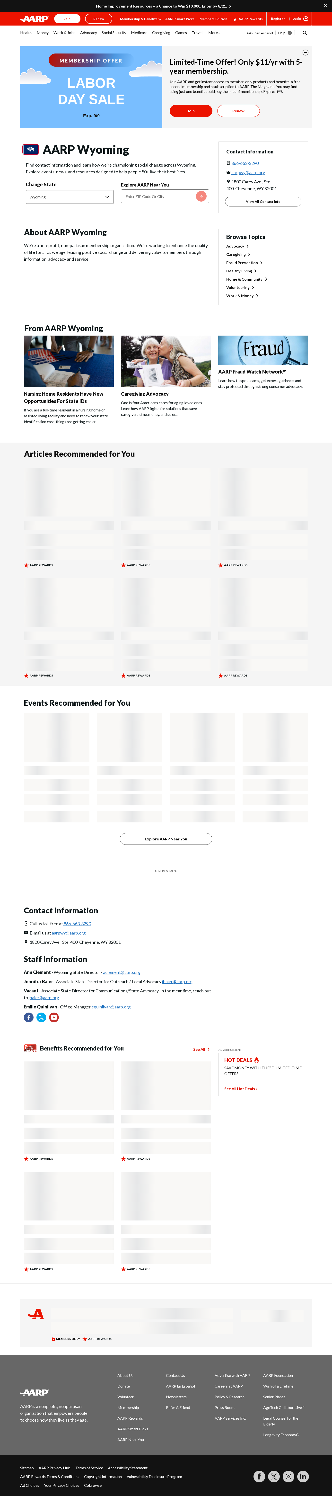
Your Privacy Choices (61, 1473)
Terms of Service (89, 1455)
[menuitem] (26, 35)
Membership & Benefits (138, 19)
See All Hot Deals (239, 1076)
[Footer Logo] (54, 1380)
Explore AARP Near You (145, 184)
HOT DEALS (238, 1048)
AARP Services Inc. (230, 1406)
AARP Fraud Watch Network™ (252, 371)
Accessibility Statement (128, 1455)
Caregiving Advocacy (145, 394)
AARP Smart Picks (179, 19)
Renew (238, 110)
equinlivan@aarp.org (111, 994)
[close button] (305, 52)
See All (199, 1037)
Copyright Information (103, 1464)
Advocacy (235, 246)
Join (191, 110)
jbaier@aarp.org (177, 969)
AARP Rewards (251, 19)
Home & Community (244, 279)
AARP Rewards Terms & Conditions (49, 1464)
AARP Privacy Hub (54, 1455)
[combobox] (165, 196)
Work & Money (240, 295)
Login (296, 18)
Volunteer (125, 1384)
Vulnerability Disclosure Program (154, 1464)
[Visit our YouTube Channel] (54, 1005)
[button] (304, 33)
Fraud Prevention (242, 262)
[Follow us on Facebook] (29, 1005)
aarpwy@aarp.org (248, 172)
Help (281, 33)
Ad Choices (29, 1473)
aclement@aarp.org (121, 960)
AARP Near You (130, 1427)
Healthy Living (239, 270)
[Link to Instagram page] (288, 1464)
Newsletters (176, 1384)
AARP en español (259, 33)
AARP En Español (180, 1373)
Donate (123, 1373)
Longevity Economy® (281, 1422)
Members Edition (213, 19)
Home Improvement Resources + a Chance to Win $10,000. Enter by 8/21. (161, 6)
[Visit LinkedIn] (303, 1464)
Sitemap (27, 1455)
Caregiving (236, 254)
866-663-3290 (245, 163)
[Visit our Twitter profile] (41, 1005)
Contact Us (175, 1363)
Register (278, 19)
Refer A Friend (178, 1395)
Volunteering (238, 287)
